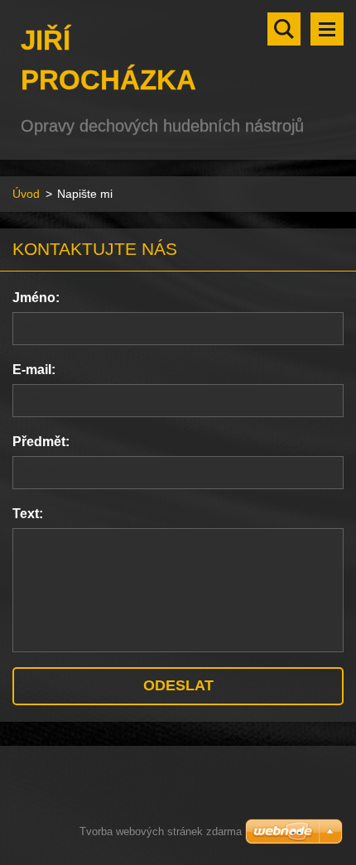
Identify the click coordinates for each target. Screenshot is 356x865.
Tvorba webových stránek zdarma (160, 831)
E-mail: (33, 370)
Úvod (26, 193)
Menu (327, 29)
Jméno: (36, 298)
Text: (27, 514)
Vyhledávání (284, 29)
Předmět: (41, 442)
